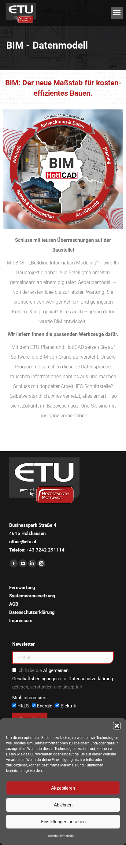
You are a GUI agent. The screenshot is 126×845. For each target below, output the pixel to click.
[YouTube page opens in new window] (23, 563)
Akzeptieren (63, 788)
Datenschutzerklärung (32, 612)
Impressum (20, 620)
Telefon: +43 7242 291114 (37, 550)
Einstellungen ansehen (63, 821)
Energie (44, 706)
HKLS (23, 706)
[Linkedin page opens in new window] (32, 563)
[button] (117, 726)
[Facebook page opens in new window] (14, 563)
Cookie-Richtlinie (60, 836)
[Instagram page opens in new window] (41, 563)
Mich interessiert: (30, 697)
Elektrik (68, 706)
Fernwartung (22, 587)
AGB (13, 604)
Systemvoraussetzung (32, 596)
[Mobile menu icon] (117, 13)
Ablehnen (63, 804)
